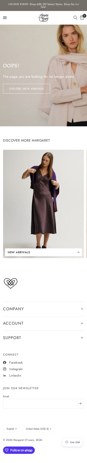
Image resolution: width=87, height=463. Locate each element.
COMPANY (13, 309)
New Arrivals (19, 252)
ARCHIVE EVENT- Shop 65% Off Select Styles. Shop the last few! (43, 5)
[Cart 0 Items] (81, 17)
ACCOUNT (13, 323)
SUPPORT (12, 338)
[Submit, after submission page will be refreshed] (80, 403)
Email (6, 396)
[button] (75, 17)
